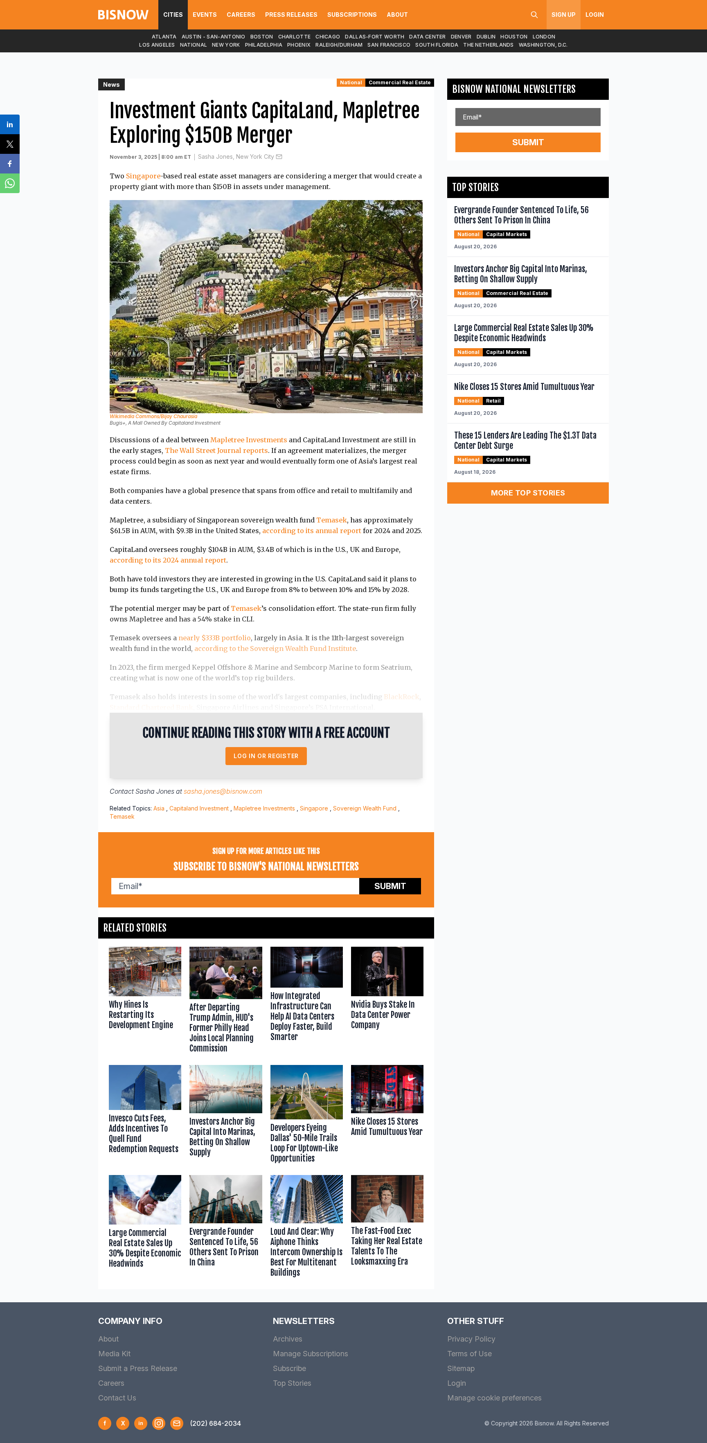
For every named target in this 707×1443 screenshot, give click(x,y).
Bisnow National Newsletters (514, 89)
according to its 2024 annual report (168, 560)
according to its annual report (311, 531)
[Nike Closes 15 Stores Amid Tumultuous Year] (387, 1116)
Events (205, 14)
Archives (287, 1339)
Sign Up (564, 14)
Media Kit (114, 1353)
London (544, 37)
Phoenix (299, 45)
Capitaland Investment (199, 808)
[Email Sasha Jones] (279, 156)
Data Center (427, 37)
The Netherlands (488, 45)
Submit (390, 886)
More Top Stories (528, 493)
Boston (261, 37)
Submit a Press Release (137, 1368)
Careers (241, 14)
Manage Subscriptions (310, 1353)
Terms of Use (469, 1353)
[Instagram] (158, 1423)
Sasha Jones (154, 791)
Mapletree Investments (248, 440)
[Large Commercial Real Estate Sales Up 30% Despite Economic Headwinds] (145, 1228)
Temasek (331, 520)
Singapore (143, 176)
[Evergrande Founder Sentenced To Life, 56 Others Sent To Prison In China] (225, 1228)
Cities (173, 14)
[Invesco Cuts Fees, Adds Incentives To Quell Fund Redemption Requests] (145, 1116)
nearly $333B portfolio (214, 638)
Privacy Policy (471, 1339)
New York (226, 45)
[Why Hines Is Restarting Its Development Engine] (145, 1002)
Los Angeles (157, 45)
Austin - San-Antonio (213, 37)
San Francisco (388, 45)
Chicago (327, 37)
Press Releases (291, 14)
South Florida (436, 45)
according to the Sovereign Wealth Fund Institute (275, 648)
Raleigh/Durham (339, 45)
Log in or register (266, 755)
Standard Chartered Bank (151, 707)
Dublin (486, 37)
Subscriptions (352, 14)
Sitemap (461, 1368)
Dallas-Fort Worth (374, 37)
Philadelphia (264, 45)
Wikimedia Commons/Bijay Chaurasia (153, 416)
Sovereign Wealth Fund (364, 808)
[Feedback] (176, 1423)
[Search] (534, 14)
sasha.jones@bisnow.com (223, 791)
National (193, 45)
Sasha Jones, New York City (236, 156)
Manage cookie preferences (494, 1397)
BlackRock (401, 697)
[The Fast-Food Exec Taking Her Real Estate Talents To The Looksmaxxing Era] (387, 1228)
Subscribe (289, 1368)
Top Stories (292, 1383)
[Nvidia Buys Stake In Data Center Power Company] (387, 1002)
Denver (461, 37)
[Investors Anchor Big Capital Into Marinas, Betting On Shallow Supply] (225, 1116)
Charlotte (294, 37)
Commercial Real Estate (400, 82)
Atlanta (164, 37)
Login (594, 14)
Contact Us (117, 1397)
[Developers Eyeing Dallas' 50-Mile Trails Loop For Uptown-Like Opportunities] (306, 1116)
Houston (513, 37)
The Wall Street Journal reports (216, 450)
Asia (158, 808)
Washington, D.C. (543, 45)
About (397, 14)
